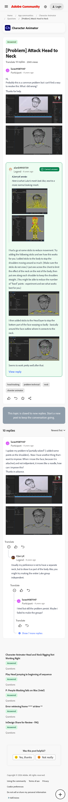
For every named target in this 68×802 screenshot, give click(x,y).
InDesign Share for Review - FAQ (22, 722)
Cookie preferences (15, 786)
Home (10, 15)
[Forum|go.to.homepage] (25, 6)
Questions (11, 18)
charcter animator (15, 390)
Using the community (16, 781)
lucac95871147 (18, 68)
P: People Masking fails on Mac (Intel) (25, 690)
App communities (25, 15)
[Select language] (45, 6)
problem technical (32, 384)
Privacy (45, 781)
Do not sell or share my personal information (26, 792)
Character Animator (47, 15)
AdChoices (14, 797)
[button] (6, 7)
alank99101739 (21, 167)
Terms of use (34, 781)
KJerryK (20, 556)
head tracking (13, 384)
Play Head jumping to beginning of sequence (29, 674)
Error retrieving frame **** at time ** (24, 706)
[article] (34, 495)
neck (46, 384)
